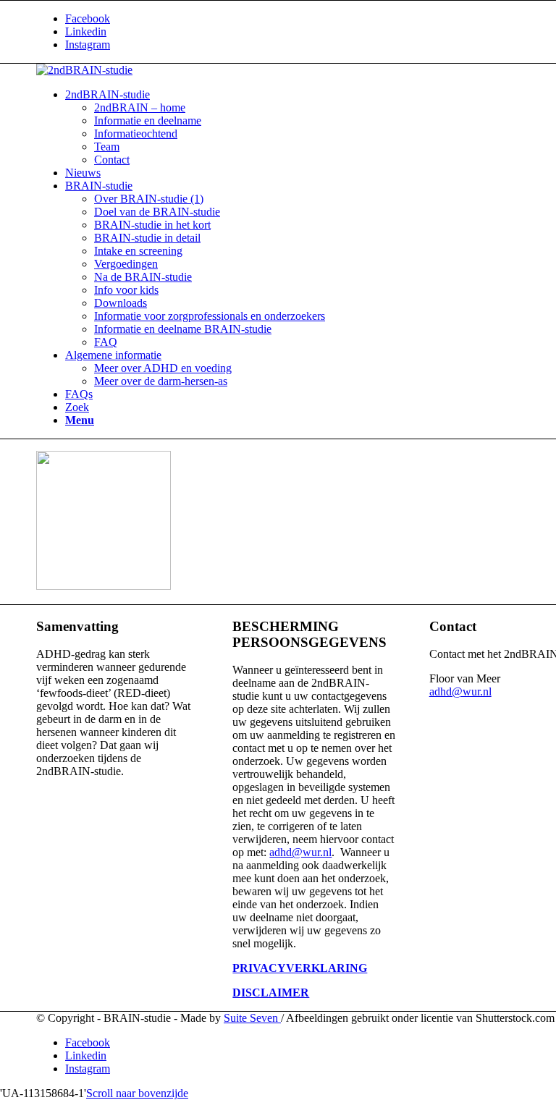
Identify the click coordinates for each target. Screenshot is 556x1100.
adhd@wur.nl (300, 852)
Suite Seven (252, 1018)
